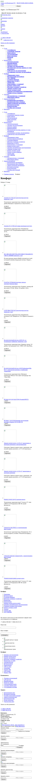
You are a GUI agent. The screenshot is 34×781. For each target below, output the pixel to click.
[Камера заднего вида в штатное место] (10, 498)
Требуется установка (24, 731)
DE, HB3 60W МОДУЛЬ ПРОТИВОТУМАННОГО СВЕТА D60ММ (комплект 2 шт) (18, 254)
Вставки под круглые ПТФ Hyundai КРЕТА (16, 399)
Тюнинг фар (7, 610)
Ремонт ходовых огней (10, 607)
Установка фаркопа (9, 597)
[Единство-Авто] (6, 14)
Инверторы (7, 600)
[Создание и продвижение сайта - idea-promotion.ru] (12, 725)
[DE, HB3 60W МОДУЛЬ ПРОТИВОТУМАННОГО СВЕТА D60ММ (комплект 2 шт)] (10, 252)
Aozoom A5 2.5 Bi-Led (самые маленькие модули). (18, 226)
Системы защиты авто (10, 685)
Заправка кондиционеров (11, 655)
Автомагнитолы (8, 662)
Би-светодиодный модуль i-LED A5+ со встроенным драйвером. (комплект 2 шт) (15, 340)
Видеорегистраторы (9, 694)
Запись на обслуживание (8, 43)
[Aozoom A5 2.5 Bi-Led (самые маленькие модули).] (10, 224)
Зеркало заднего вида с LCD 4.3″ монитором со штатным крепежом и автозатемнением (17, 443)
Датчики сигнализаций (10, 678)
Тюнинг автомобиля (9, 657)
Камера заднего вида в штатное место (14, 499)
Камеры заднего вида (10, 656)
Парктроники (8, 601)
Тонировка (7, 594)
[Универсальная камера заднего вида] (10, 577)
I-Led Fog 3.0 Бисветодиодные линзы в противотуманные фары (15, 283)
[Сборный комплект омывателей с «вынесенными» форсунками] (10, 554)
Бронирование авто (9, 692)
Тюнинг (6, 609)
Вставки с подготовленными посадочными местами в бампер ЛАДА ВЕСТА (16, 421)
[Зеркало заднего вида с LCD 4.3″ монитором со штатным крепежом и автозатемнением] (10, 441)
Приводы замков (8, 682)
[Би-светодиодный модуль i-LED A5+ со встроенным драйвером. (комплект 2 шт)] (10, 338)
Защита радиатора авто (10, 697)
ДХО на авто (7, 666)
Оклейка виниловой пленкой (12, 695)
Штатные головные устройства (13, 598)
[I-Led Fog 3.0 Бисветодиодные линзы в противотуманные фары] (10, 281)
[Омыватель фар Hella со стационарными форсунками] (10, 526)
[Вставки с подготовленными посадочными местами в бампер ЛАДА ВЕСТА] (10, 419)
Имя (2, 745)
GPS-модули (7, 679)
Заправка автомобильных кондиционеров (15, 604)
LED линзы (7, 671)
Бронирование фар (9, 698)
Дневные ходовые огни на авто (13, 606)
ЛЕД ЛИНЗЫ (8, 612)
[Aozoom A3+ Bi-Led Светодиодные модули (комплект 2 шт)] (10, 196)
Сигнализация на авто (10, 684)
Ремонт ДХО (7, 672)
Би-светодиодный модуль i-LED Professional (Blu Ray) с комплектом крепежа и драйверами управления (17, 370)
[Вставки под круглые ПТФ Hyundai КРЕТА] (10, 398)
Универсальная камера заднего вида (14, 578)
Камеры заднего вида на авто (12, 603)
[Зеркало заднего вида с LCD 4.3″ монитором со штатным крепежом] (10, 469)
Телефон (21, 745)
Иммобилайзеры (8, 681)
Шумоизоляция (8, 595)
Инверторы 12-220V (9, 660)
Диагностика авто (9, 701)
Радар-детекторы (8, 700)
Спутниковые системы (10, 687)
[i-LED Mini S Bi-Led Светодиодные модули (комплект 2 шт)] (10, 309)
